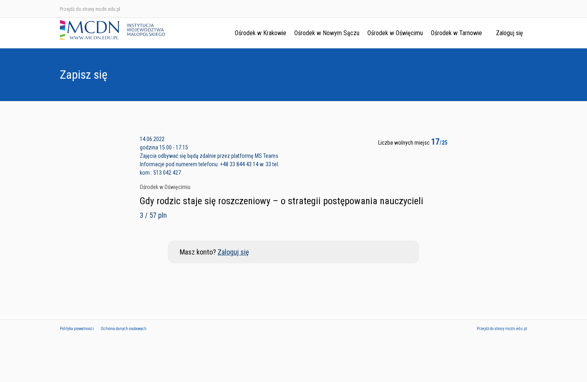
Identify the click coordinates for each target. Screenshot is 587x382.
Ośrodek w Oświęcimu (395, 33)
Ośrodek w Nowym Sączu (326, 33)
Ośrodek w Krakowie (260, 33)
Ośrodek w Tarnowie (456, 33)
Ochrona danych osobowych (124, 328)
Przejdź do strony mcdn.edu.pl (90, 9)
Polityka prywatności (77, 328)
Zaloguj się (509, 33)
